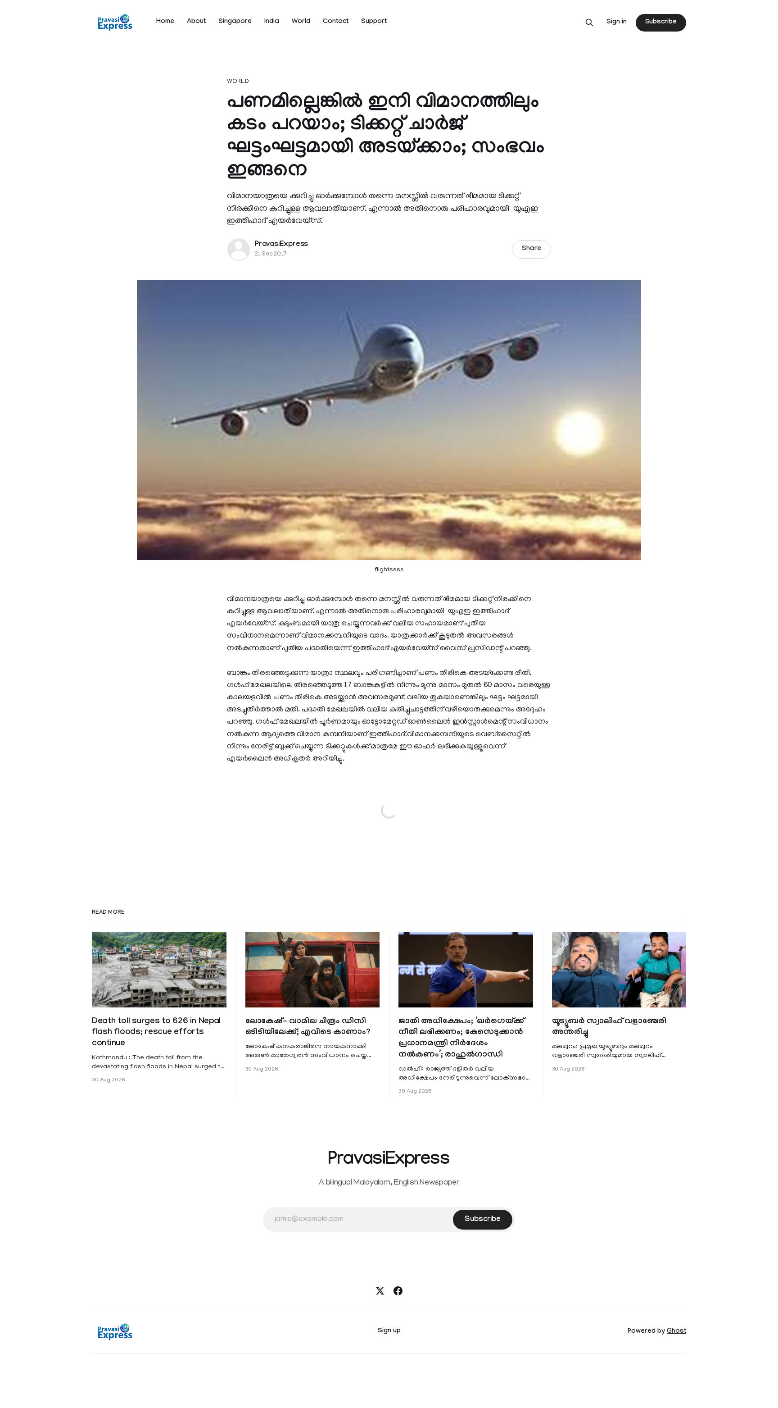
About (196, 22)
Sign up (389, 1331)
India (271, 22)
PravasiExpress (281, 245)
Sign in (616, 22)
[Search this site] (589, 22)
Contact (335, 22)
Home (165, 22)
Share (531, 249)
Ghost (676, 1332)
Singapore (235, 22)
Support (374, 22)
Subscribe (661, 22)
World (301, 22)
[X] (379, 1290)
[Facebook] (398, 1290)
